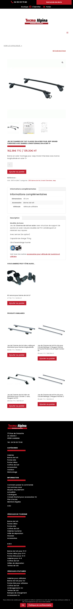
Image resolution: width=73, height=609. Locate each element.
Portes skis (11, 460)
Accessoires (12, 467)
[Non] (71, 603)
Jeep (54, 180)
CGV (9, 506)
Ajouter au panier (16, 171)
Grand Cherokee (46, 180)
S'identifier (36, 7)
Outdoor (10, 469)
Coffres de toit (13, 465)
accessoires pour (34, 254)
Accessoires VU (13, 595)
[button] (62, 62)
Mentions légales (14, 502)
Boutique (24, 7)
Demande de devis (54, 2)
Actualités (11, 492)
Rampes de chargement (17, 593)
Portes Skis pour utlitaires (17, 583)
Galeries (10, 455)
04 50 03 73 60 (20, 2)
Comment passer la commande (20, 485)
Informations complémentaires (23, 189)
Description (14, 218)
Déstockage (12, 472)
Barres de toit (36, 180)
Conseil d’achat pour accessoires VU (22, 497)
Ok (23, 605)
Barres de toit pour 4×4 (16, 551)
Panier (48, 7)
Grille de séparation (15, 533)
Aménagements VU (15, 588)
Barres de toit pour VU (16, 581)
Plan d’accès (12, 499)
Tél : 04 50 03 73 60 (14, 442)
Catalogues (12, 494)
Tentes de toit (13, 565)
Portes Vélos (12, 462)
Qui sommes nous (14, 487)
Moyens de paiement (15, 490)
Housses (10, 536)
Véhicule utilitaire (30, 206)
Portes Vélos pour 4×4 (16, 553)
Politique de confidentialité (40, 605)
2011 (29, 180)
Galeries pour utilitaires (16, 578)
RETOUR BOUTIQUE (59, 51)
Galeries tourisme (14, 531)
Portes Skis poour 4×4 (16, 556)
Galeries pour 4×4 (14, 558)
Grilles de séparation (15, 563)
